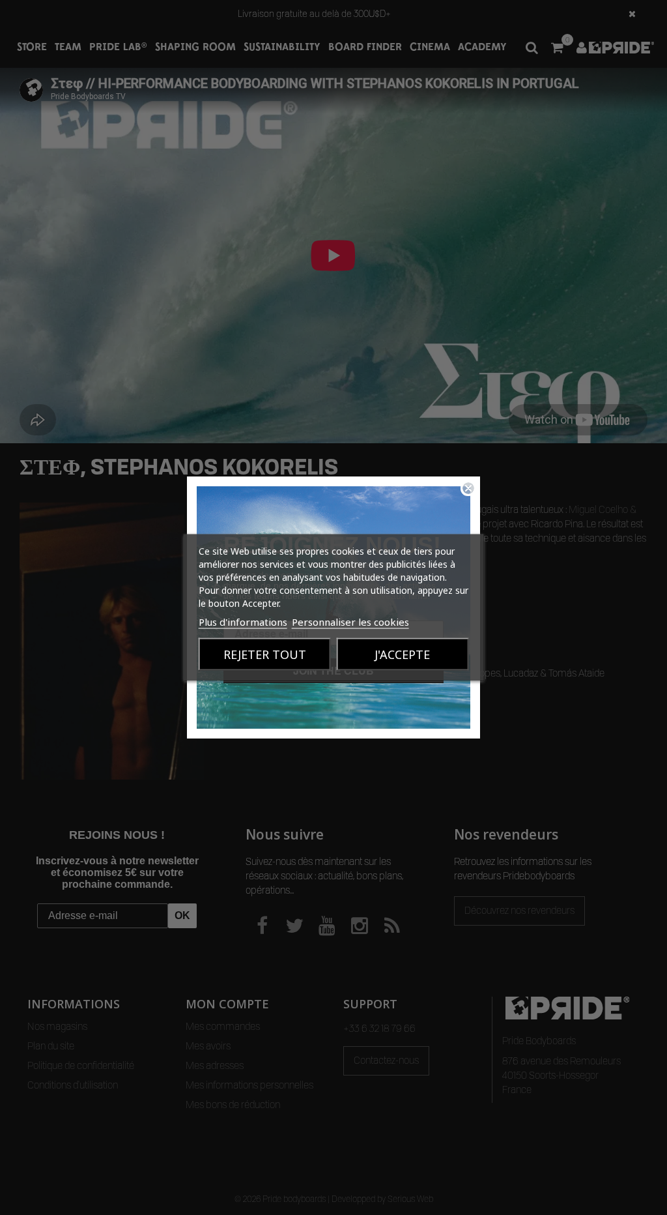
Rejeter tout (264, 654)
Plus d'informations (243, 621)
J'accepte (402, 654)
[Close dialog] (468, 488)
